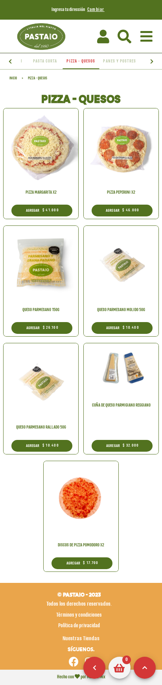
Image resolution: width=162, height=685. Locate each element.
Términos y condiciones (79, 615)
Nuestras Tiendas (81, 638)
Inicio (13, 78)
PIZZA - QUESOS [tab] (80, 61)
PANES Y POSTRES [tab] (119, 61)
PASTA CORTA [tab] (45, 61)
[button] (124, 36)
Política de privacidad (79, 625)
